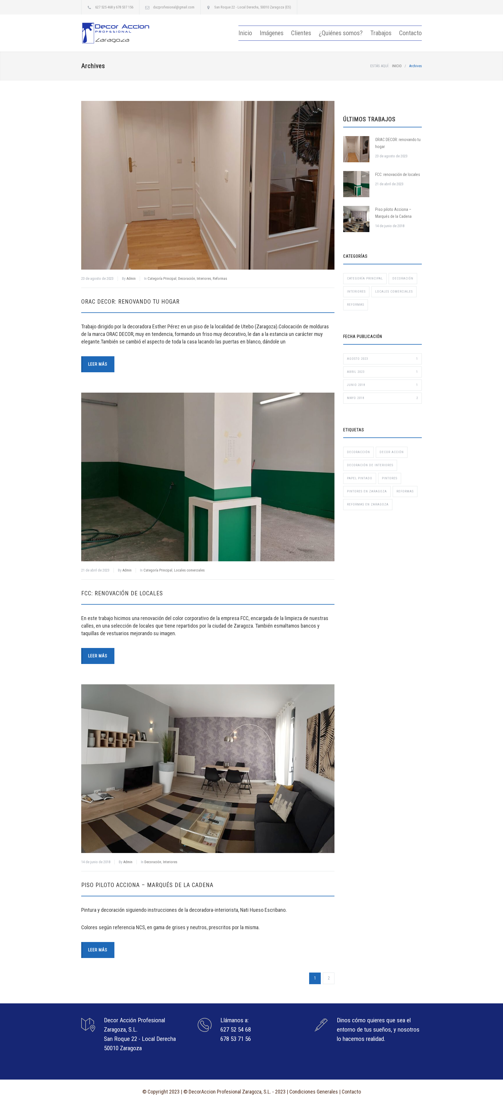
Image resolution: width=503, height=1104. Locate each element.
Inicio (245, 33)
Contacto (410, 33)
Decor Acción (392, 452)
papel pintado (359, 478)
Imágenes (272, 33)
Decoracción (358, 452)
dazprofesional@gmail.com (173, 7)
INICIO (397, 66)
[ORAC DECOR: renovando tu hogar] (207, 185)
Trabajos (381, 33)
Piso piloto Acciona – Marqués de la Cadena (147, 885)
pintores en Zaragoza (367, 491)
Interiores (204, 278)
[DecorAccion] (135, 33)
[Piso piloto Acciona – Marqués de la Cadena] (207, 768)
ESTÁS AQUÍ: (379, 66)
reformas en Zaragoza (368, 504)
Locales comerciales (189, 570)
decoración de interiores (370, 465)
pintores (389, 478)
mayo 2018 (382, 398)
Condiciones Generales (313, 1092)
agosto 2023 (382, 359)
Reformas (220, 278)
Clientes (301, 33)
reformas (405, 491)
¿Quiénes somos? (341, 33)
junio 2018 (382, 385)
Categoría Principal (162, 278)
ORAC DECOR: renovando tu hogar (130, 301)
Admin (131, 278)
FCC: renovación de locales (122, 593)
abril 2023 (382, 372)
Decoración (186, 278)
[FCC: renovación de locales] (207, 477)
